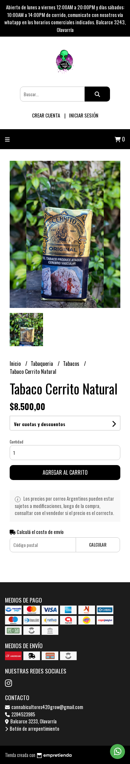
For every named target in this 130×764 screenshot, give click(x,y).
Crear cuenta (46, 115)
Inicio (16, 364)
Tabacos (72, 364)
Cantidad (16, 441)
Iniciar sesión (83, 115)
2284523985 (22, 714)
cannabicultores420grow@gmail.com (46, 706)
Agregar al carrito (65, 472)
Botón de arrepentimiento (34, 728)
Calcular (97, 545)
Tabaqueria (42, 364)
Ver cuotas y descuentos (39, 423)
